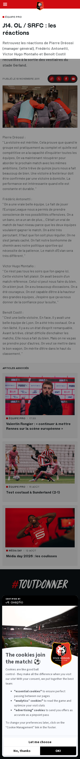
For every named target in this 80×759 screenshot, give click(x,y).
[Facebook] (66, 79)
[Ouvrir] (5, 4)
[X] (59, 79)
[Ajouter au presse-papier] (51, 79)
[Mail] (73, 79)
